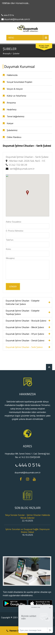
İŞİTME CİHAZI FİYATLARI (44, 46)
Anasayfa (7, 53)
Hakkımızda (12, 75)
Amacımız (11, 102)
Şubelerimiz (12, 130)
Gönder (13, 286)
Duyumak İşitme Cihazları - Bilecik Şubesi (25, 327)
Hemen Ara (15, 630)
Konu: (8, 249)
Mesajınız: (10, 258)
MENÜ (11, 37)
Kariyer (10, 123)
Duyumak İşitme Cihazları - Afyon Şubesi (25, 334)
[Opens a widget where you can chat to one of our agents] (35, 619)
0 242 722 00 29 (18, 165)
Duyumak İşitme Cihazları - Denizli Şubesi (25, 340)
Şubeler (16, 53)
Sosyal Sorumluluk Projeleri (19, 82)
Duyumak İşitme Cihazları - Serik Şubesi (24, 347)
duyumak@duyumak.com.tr (17, 19)
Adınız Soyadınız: (13, 221)
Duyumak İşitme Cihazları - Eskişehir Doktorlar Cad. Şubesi (22, 302)
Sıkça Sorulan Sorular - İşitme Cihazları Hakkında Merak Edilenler (27, 516)
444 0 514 (8, 15)
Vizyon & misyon (15, 88)
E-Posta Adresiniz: (15, 230)
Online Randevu (14, 137)
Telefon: (10, 240)
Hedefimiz (11, 109)
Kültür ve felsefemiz (16, 95)
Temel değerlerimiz (15, 116)
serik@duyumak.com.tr (22, 169)
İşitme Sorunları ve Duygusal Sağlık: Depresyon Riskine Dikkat (28, 530)
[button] (27, 192)
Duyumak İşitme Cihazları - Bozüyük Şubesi (26, 320)
